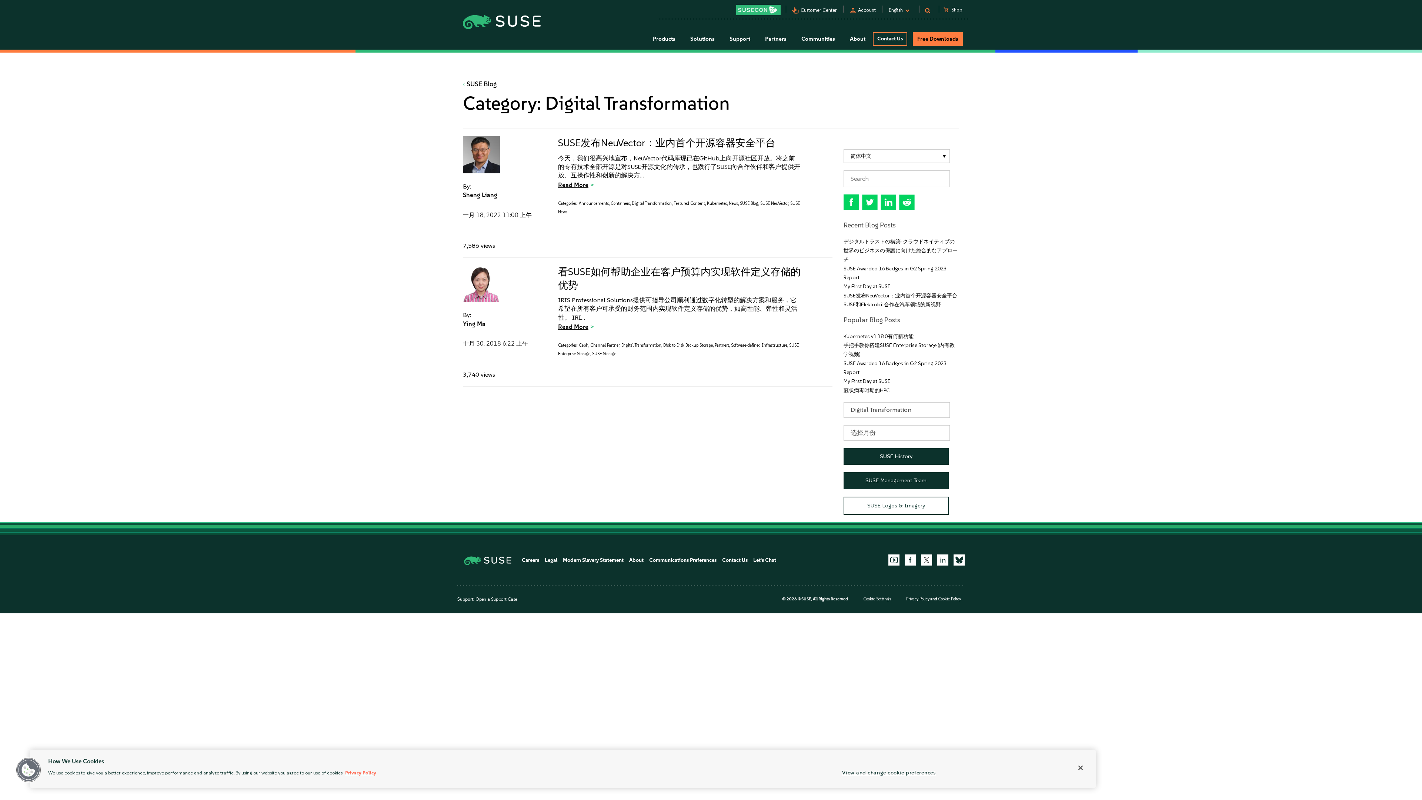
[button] (28, 770)
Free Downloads (937, 39)
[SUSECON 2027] (758, 10)
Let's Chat (764, 560)
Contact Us (890, 39)
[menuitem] (897, 156)
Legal (551, 560)
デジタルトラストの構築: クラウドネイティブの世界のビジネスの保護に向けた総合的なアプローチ (901, 251)
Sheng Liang (480, 195)
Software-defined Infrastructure (759, 345)
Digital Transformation (652, 203)
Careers (530, 560)
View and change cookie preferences (888, 772)
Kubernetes (717, 203)
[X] (926, 560)
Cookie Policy (949, 599)
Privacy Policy (917, 599)
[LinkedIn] (942, 560)
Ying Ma (474, 323)
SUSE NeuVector (774, 203)
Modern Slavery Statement (593, 560)
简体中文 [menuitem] (861, 156)
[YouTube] (893, 560)
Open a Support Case (496, 599)
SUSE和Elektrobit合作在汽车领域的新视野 (892, 304)
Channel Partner (605, 345)
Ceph (583, 345)
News (733, 203)
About (636, 560)
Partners (722, 345)
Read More (573, 185)
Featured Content (689, 203)
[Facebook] (910, 560)
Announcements (594, 203)
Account (867, 10)
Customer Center (819, 10)
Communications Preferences (683, 560)
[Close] (1080, 768)
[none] (897, 156)
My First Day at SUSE (867, 286)
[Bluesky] (959, 560)
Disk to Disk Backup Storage (688, 345)
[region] (563, 769)
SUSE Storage (604, 353)
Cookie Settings (877, 599)
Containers (620, 203)
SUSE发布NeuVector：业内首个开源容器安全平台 (666, 143)
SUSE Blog (482, 84)
